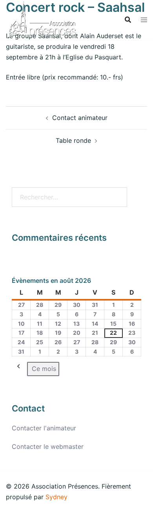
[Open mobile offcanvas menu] (144, 20)
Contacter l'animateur (44, 428)
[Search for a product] (128, 20)
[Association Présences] (41, 19)
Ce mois (44, 369)
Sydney (56, 497)
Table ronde (73, 140)
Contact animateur (79, 118)
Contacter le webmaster (48, 446)
